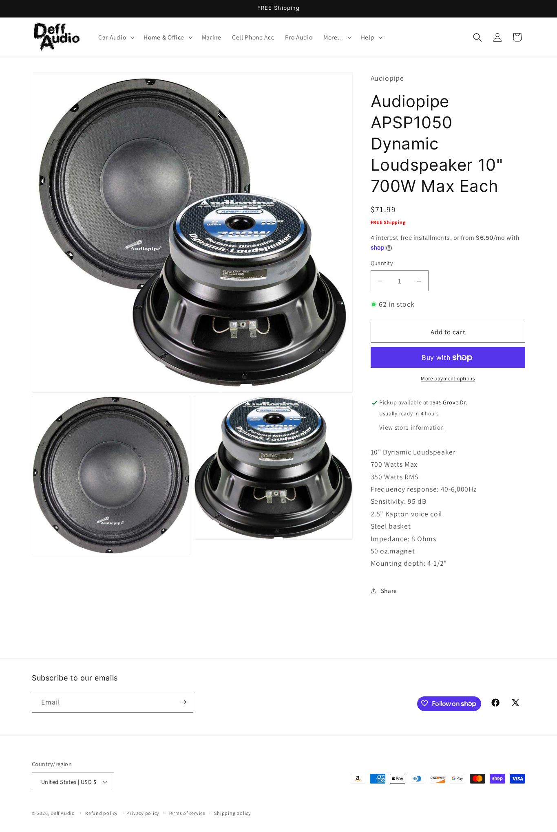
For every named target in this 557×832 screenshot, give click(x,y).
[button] (115, 37)
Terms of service (187, 813)
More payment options (448, 378)
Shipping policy (232, 813)
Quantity (382, 263)
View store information (411, 427)
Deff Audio (63, 813)
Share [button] (389, 591)
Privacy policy (142, 813)
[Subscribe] (183, 702)
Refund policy (101, 813)
